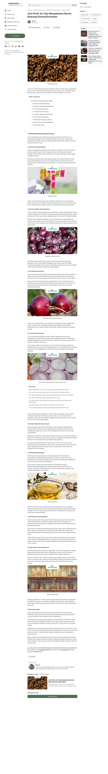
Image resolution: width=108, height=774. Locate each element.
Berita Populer (84, 14)
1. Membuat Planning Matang (41, 103)
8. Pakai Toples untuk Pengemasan (42, 122)
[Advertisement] (52, 42)
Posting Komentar (35, 27)
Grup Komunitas (12, 25)
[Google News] (23, 46)
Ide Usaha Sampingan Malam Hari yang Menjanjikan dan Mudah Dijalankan (51, 395)
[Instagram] (12, 46)
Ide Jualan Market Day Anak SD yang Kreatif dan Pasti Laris (47, 405)
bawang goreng (60, 443)
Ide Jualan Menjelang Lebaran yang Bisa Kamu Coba (44, 397)
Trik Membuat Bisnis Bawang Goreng (42, 101)
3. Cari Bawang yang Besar (40, 109)
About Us (7, 41)
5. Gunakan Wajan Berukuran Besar (42, 114)
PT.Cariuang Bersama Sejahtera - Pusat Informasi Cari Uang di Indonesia (14, 52)
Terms (12, 41)
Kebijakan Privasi (19, 41)
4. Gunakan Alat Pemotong (40, 111)
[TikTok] (16, 46)
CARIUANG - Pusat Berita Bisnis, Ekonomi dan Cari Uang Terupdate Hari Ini (16, 3)
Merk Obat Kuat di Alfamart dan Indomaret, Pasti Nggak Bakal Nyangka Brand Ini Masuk (95, 35)
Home (9, 10)
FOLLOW (16, 36)
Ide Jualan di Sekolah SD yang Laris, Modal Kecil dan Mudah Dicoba (49, 392)
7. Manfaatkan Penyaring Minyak (42, 119)
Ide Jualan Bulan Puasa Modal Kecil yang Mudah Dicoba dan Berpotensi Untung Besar (50, 401)
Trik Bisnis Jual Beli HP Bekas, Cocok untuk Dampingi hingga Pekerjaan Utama (95, 51)
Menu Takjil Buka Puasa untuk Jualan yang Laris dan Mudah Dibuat (49, 389)
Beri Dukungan (11, 29)
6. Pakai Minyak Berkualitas (40, 117)
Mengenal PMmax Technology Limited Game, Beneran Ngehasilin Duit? (94, 43)
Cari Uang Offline (95, 14)
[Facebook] (6, 46)
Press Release (84, 22)
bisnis (68, 137)
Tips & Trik (94, 22)
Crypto (94, 18)
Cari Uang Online (85, 18)
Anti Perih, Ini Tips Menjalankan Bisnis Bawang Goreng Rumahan (61, 681)
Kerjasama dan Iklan (13, 22)
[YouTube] (19, 46)
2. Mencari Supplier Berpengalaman (43, 106)
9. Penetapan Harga (38, 125)
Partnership (10, 18)
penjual (36, 628)
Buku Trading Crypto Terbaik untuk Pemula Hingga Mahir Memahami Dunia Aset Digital (95, 59)
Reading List (11, 14)
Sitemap (7, 43)
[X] (9, 46)
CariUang (30, 89)
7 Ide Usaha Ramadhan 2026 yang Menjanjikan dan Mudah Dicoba (48, 407)
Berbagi (57, 27)
